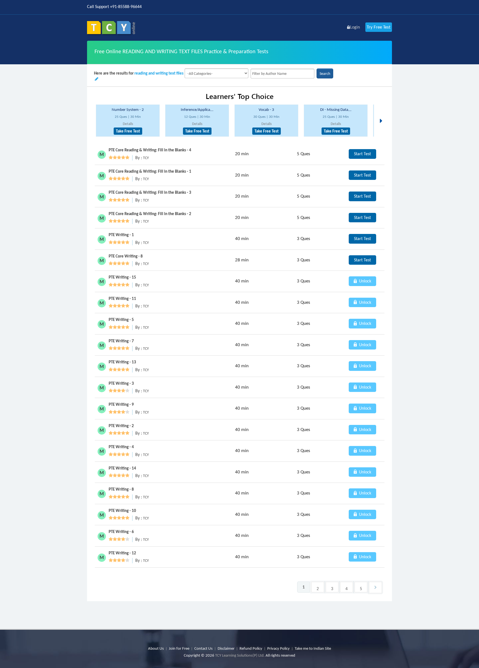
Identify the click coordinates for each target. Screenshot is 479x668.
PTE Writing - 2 (121, 425)
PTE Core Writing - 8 (126, 256)
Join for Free (179, 648)
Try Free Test (379, 27)
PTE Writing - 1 (121, 234)
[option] (128, 120)
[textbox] (282, 73)
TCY (146, 157)
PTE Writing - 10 (122, 510)
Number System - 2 (128, 109)
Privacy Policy (278, 648)
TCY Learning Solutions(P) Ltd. (240, 655)
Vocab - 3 (266, 109)
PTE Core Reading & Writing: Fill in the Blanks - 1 (150, 171)
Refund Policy (251, 648)
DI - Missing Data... (335, 109)
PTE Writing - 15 (122, 277)
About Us (156, 648)
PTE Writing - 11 (122, 298)
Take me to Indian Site (313, 648)
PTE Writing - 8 (121, 489)
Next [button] (382, 114)
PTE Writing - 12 (122, 552)
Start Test (362, 153)
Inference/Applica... (197, 109)
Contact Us (203, 648)
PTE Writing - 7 (121, 340)
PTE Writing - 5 (121, 319)
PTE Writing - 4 (121, 446)
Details (128, 124)
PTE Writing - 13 (122, 362)
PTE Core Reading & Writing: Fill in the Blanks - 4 (150, 149)
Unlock (364, 281)
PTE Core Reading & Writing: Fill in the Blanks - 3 (150, 192)
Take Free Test (128, 131)
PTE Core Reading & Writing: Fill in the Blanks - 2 (150, 213)
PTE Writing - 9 (121, 404)
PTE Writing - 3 (121, 383)
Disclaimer (226, 648)
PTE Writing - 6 (121, 531)
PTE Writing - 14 (122, 468)
